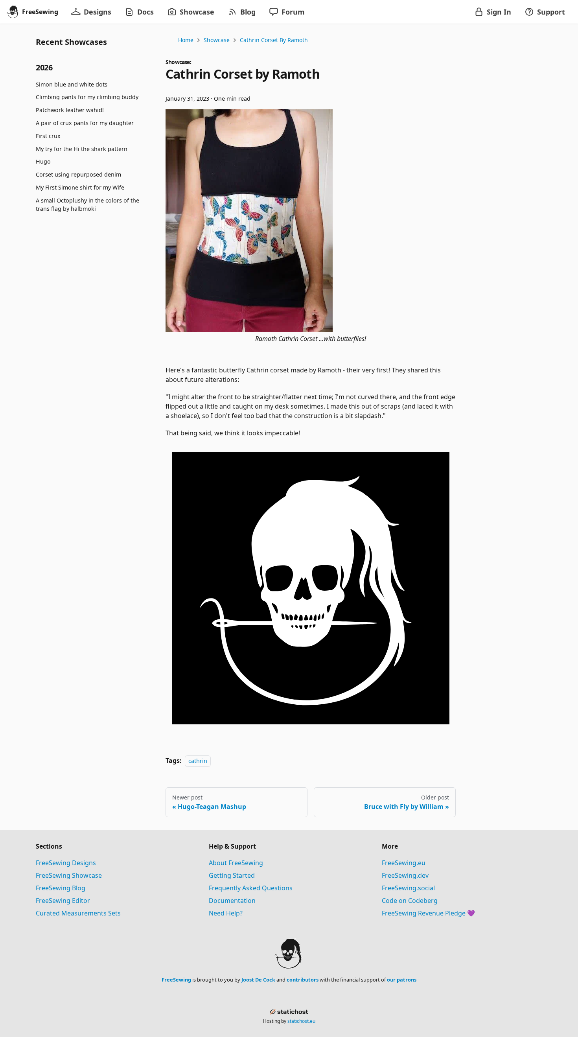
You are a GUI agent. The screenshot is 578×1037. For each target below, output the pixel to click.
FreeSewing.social (408, 888)
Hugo (43, 162)
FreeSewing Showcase (69, 875)
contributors (302, 979)
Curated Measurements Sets (78, 913)
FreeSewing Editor (63, 900)
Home (185, 40)
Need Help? (226, 913)
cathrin (197, 760)
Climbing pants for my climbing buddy (87, 97)
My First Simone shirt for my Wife (80, 187)
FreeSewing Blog (60, 888)
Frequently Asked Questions (251, 888)
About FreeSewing (236, 862)
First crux (48, 136)
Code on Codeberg (410, 900)
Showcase (217, 40)
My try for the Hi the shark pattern (81, 149)
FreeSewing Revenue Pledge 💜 (428, 913)
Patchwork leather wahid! (70, 110)
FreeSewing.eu (403, 862)
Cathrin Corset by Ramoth (274, 40)
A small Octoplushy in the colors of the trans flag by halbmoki (87, 205)
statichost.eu (301, 1021)
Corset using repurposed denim (78, 174)
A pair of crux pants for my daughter (85, 123)
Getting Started (232, 875)
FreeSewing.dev (405, 875)
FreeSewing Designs (66, 862)
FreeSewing (176, 979)
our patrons (401, 979)
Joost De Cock (258, 979)
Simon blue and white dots (71, 84)
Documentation (232, 900)
